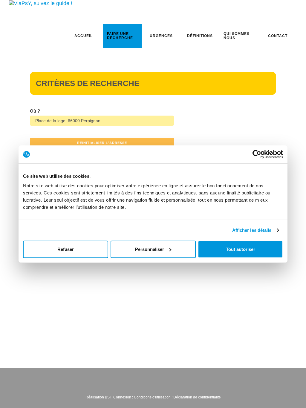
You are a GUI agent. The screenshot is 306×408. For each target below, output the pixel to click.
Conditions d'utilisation (152, 397)
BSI (108, 397)
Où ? (35, 110)
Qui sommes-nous (237, 36)
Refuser (65, 248)
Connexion (122, 397)
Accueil (83, 36)
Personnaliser (149, 248)
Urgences (161, 36)
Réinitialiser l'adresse (102, 143)
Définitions (200, 36)
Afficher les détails (252, 230)
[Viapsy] (40, 3)
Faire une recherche (120, 36)
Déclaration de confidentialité (197, 397)
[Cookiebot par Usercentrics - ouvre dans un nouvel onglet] (257, 154)
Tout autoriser (240, 248)
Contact (277, 36)
